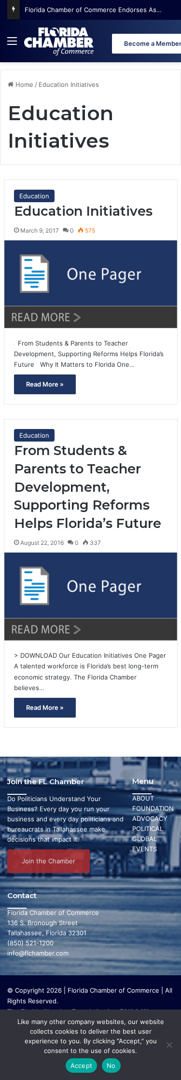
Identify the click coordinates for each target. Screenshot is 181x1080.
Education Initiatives (83, 211)
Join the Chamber (48, 861)
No (111, 1065)
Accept (81, 1065)
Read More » (45, 384)
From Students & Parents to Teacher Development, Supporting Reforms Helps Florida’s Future (87, 487)
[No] (169, 1045)
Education (34, 196)
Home (23, 84)
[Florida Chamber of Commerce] (60, 41)
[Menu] (12, 44)
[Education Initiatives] (90, 284)
